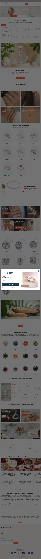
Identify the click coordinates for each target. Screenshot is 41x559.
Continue (11, 284)
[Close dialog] (38, 270)
